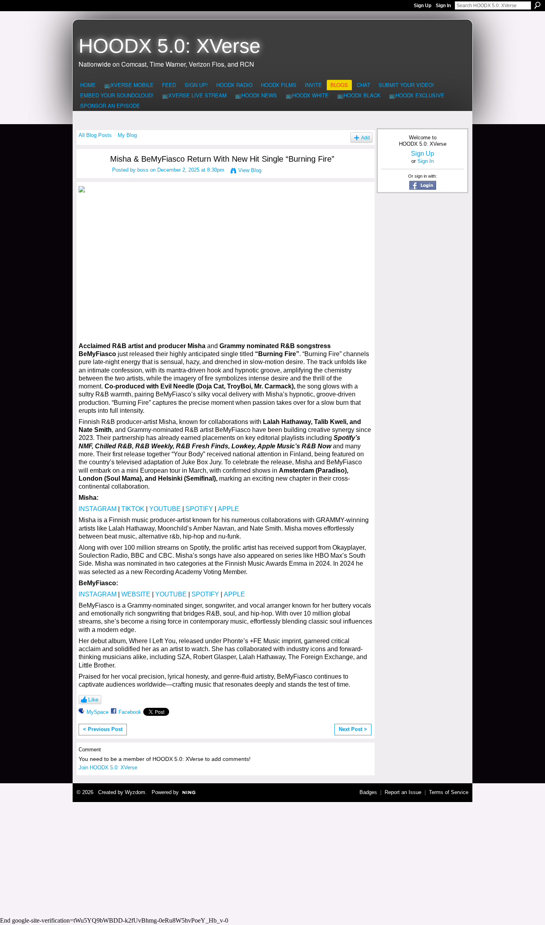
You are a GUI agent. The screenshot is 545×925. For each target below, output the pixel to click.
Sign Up (422, 5)
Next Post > (353, 729)
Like (93, 699)
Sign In (443, 5)
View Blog (249, 170)
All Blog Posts (95, 135)
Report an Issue (403, 792)
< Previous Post (102, 729)
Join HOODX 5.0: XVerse (108, 768)
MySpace (98, 712)
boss (142, 170)
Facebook (129, 712)
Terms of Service (448, 792)
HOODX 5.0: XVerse (170, 46)
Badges (368, 792)
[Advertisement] (272, 858)
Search (537, 5)
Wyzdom (135, 792)
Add (365, 137)
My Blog (127, 135)
